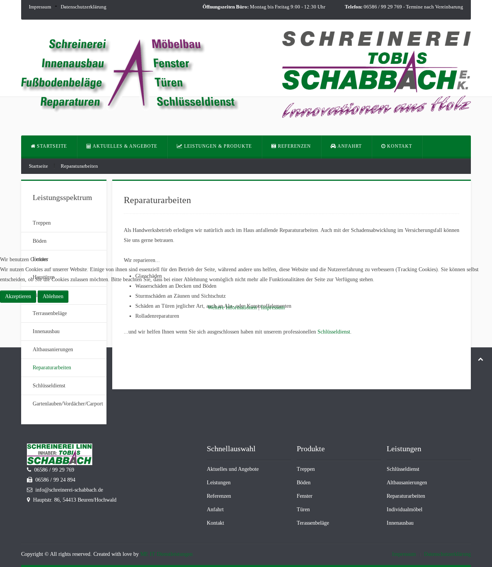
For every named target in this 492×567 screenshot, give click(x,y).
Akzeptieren (18, 296)
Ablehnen (53, 296)
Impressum (273, 307)
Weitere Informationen (232, 307)
